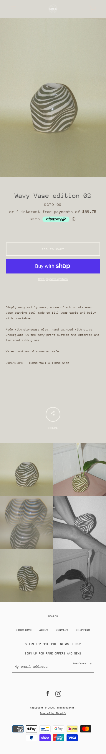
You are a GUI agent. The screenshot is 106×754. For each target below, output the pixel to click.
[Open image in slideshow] (53, 97)
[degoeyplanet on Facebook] (48, 693)
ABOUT (43, 629)
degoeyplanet (65, 707)
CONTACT (62, 629)
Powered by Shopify (53, 713)
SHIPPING (83, 629)
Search (53, 616)
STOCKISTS (24, 629)
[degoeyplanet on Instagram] (58, 693)
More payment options (53, 279)
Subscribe (79, 663)
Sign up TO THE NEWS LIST (53, 644)
